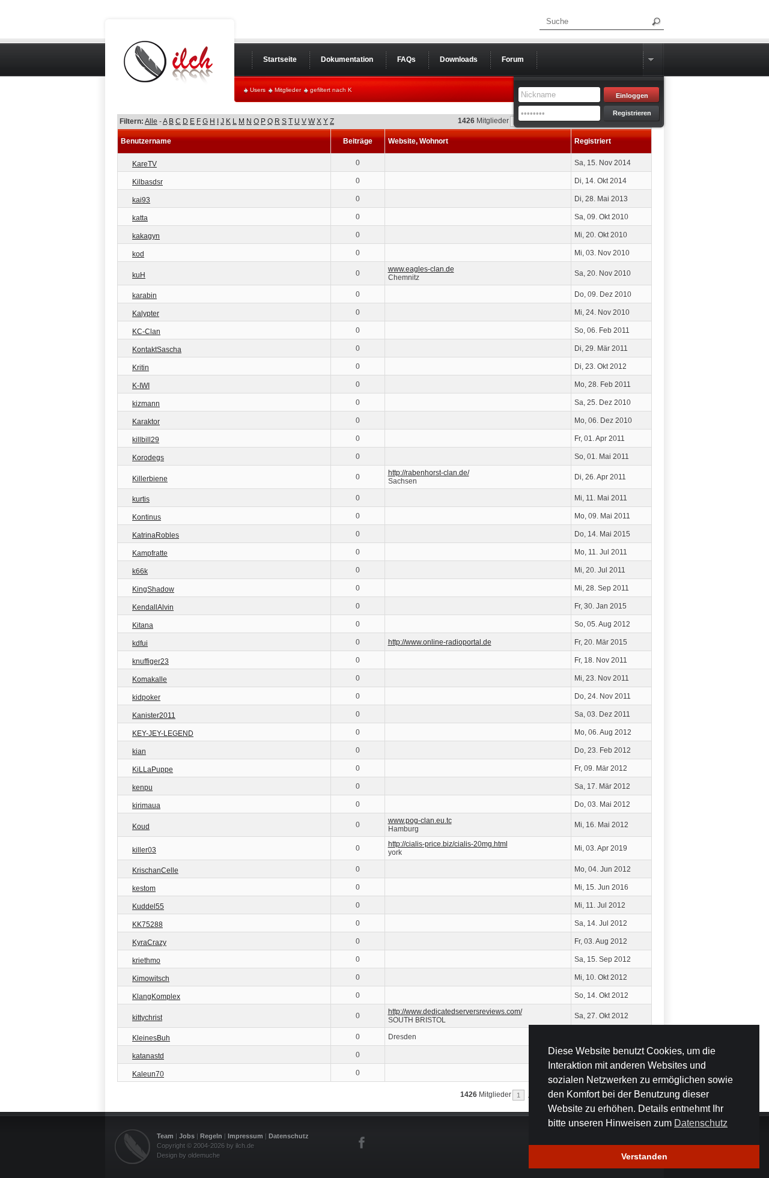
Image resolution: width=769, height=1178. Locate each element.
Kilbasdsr (147, 182)
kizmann (146, 403)
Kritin (140, 367)
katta (140, 218)
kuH (138, 275)
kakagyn (146, 236)
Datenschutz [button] (701, 1123)
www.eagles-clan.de (421, 269)
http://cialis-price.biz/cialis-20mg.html (448, 844)
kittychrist (147, 1017)
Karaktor (146, 421)
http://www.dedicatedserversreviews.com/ (455, 1011)
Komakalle (149, 679)
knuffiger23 (150, 661)
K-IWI (141, 385)
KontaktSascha (156, 349)
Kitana (142, 625)
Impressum (245, 1136)
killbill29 (145, 440)
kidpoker (146, 697)
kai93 (141, 200)
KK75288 (147, 924)
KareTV (144, 164)
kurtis (141, 499)
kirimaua (146, 805)
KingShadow (153, 589)
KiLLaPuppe (152, 769)
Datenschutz (289, 1136)
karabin (144, 295)
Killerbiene (150, 479)
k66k (140, 571)
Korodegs (148, 458)
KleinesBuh (151, 1038)
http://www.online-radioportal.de (439, 642)
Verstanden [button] (644, 1156)
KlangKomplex (156, 996)
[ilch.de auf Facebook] (362, 1142)
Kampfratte (150, 553)
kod (138, 254)
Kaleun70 (148, 1074)
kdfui (140, 643)
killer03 (144, 850)
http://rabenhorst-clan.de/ (428, 473)
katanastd (148, 1056)
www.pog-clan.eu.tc (420, 820)
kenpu (142, 787)
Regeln (211, 1136)
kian (139, 751)
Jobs (187, 1136)
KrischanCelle (155, 870)
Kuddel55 (148, 906)
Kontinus (146, 517)
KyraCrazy (149, 942)
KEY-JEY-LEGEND (162, 733)
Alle (151, 121)
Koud (141, 826)
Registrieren (632, 113)
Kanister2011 (153, 715)
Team (165, 1136)
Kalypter (145, 313)
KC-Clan (146, 331)
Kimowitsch (150, 978)
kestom (144, 888)
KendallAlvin (153, 607)
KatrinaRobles (155, 535)
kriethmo (146, 960)
